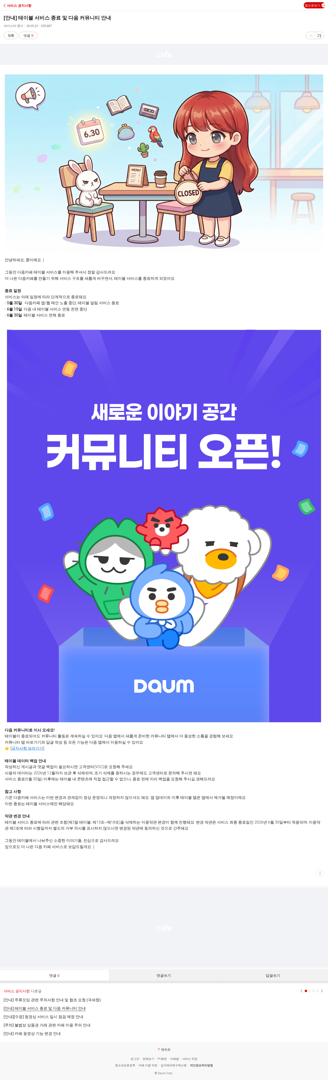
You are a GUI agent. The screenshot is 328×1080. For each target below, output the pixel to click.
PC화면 (162, 1059)
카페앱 (174, 1059)
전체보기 (148, 1059)
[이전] (301, 991)
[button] (24, 5)
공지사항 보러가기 (27, 748)
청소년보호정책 (125, 1065)
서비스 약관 (189, 1059)
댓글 (28, 35)
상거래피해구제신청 (174, 1065)
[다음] (321, 991)
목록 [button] (11, 35)
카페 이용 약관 (148, 1065)
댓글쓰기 (164, 975)
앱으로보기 (312, 5)
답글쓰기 (273, 975)
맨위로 (165, 1049)
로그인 (135, 1059)
